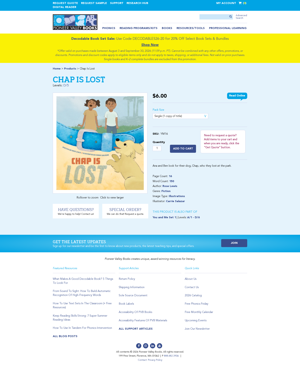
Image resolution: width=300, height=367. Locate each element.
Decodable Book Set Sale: (93, 39)
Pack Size (158, 110)
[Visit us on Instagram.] (145, 345)
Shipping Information (131, 287)
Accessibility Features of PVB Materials (143, 320)
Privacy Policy (155, 360)
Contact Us (192, 287)
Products (70, 68)
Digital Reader (64, 7)
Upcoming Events (195, 320)
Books (167, 28)
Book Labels (126, 304)
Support (116, 3)
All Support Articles (136, 329)
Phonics (108, 28)
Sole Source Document (133, 295)
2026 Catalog (193, 295)
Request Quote (65, 3)
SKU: (156, 134)
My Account (226, 3)
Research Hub (137, 3)
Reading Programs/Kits (138, 28)
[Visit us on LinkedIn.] (152, 345)
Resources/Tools (191, 28)
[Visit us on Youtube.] (159, 345)
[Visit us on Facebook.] (138, 345)
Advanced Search (241, 16)
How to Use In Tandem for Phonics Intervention (82, 328)
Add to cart (183, 148)
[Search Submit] (230, 17)
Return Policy (127, 279)
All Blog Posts (65, 336)
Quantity (159, 142)
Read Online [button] (237, 95)
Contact (142, 360)
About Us (190, 279)
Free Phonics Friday (196, 304)
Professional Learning (228, 28)
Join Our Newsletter (197, 329)
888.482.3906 (171, 356)
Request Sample (94, 3)
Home (57, 68)
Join (234, 243)
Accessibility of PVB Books (135, 312)
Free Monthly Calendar (199, 312)
